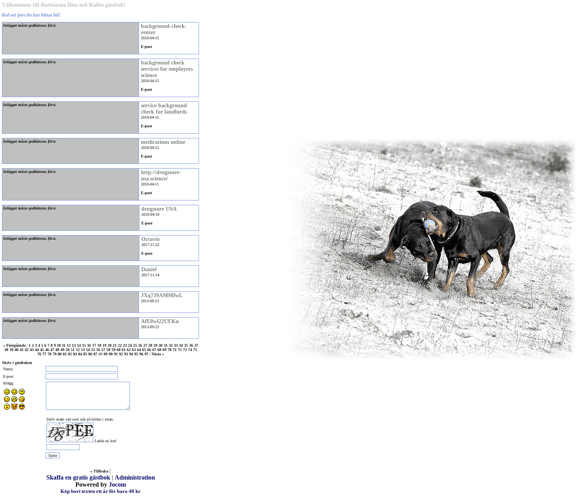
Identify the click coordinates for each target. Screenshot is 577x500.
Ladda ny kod (105, 441)
